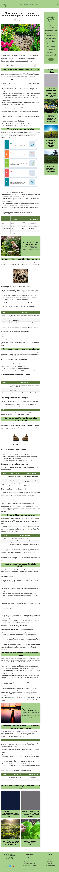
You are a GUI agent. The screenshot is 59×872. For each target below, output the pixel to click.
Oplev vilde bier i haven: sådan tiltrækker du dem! (30, 709)
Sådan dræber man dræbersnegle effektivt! (30, 842)
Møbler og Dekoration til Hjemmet (29, 865)
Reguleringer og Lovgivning (29, 867)
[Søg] (57, 4)
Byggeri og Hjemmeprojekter (29, 861)
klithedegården (19, 20)
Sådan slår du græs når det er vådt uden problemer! (51, 169)
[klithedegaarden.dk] (5, 4)
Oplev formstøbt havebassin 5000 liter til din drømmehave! (51, 118)
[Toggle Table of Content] (33, 66)
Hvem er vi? (37, 4)
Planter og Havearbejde (29, 857)
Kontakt (31, 4)
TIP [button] (3, 409)
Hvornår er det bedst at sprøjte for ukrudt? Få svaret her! (10, 842)
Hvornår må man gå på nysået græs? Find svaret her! (51, 144)
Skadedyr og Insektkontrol (29, 863)
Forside (20, 4)
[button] (6, 865)
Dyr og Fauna (29, 859)
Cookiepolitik (49, 863)
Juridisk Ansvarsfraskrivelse (49, 865)
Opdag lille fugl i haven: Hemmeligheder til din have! (30, 243)
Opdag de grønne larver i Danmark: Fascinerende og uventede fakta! (10, 814)
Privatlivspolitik (49, 861)
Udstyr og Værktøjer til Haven (29, 869)
